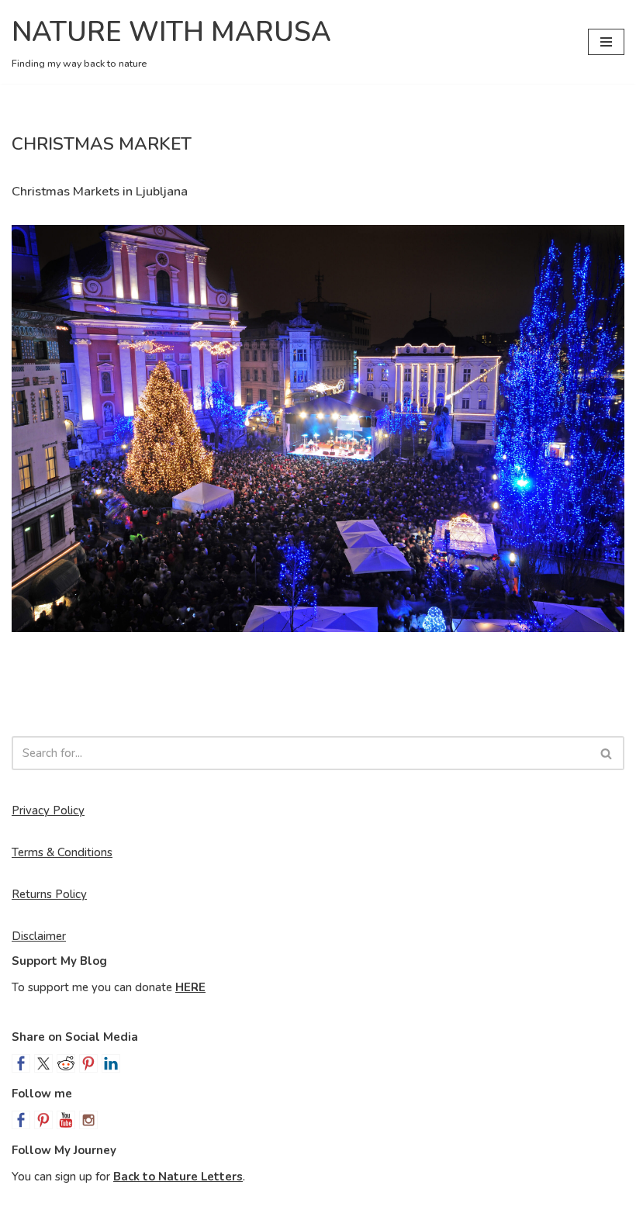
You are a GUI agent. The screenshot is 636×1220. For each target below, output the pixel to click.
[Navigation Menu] (606, 42)
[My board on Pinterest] (43, 1120)
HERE (190, 987)
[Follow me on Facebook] (21, 1120)
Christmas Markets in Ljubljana (100, 191)
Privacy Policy (48, 810)
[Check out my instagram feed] (88, 1120)
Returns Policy (49, 894)
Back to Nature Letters (178, 1176)
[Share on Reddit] (66, 1063)
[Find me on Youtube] (66, 1120)
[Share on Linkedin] (111, 1063)
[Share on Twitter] (43, 1063)
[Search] (606, 753)
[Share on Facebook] (21, 1063)
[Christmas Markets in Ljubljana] (318, 428)
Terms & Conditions (62, 852)
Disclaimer (39, 936)
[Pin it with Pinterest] (88, 1063)
